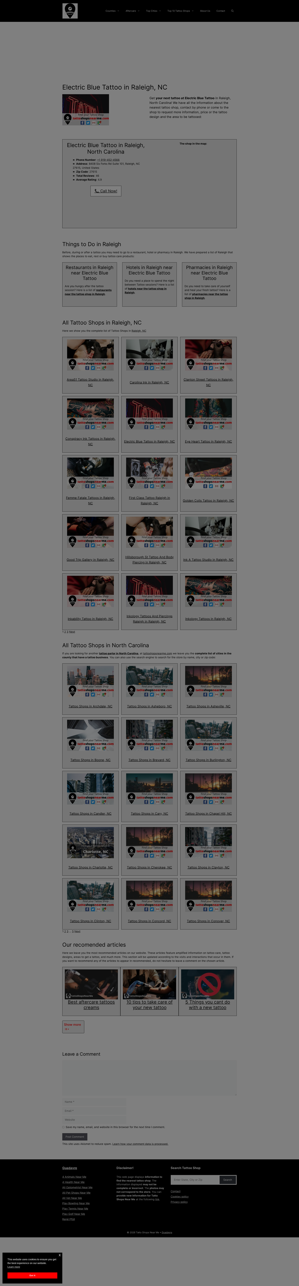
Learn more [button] (13, 1267)
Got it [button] (32, 1275)
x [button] (60, 1254)
